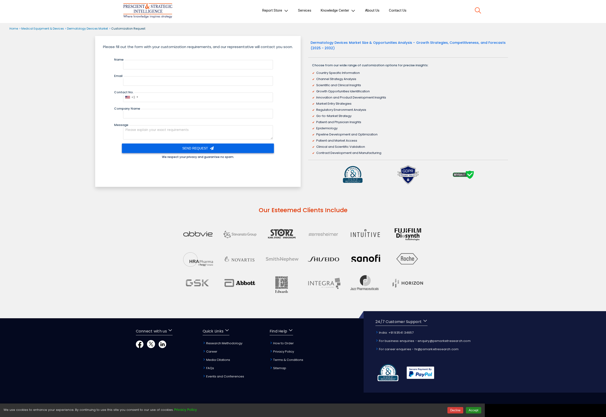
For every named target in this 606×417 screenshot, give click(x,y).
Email (118, 76)
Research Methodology (223, 343)
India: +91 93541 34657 (396, 332)
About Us (372, 10)
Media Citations (217, 360)
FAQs (209, 368)
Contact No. (124, 92)
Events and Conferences (224, 376)
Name (119, 59)
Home (13, 29)
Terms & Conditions (287, 360)
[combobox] (131, 97)
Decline (455, 410)
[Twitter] (151, 347)
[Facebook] (139, 347)
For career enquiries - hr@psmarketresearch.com (418, 349)
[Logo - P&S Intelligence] (148, 11)
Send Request (195, 148)
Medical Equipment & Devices (43, 29)
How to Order (283, 343)
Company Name (127, 108)
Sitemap (279, 368)
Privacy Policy (283, 351)
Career (211, 351)
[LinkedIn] (162, 347)
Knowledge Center (335, 10)
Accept (473, 410)
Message (121, 125)
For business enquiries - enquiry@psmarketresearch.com (424, 341)
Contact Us (397, 10)
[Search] (477, 11)
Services (304, 10)
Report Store (272, 10)
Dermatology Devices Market (87, 29)
